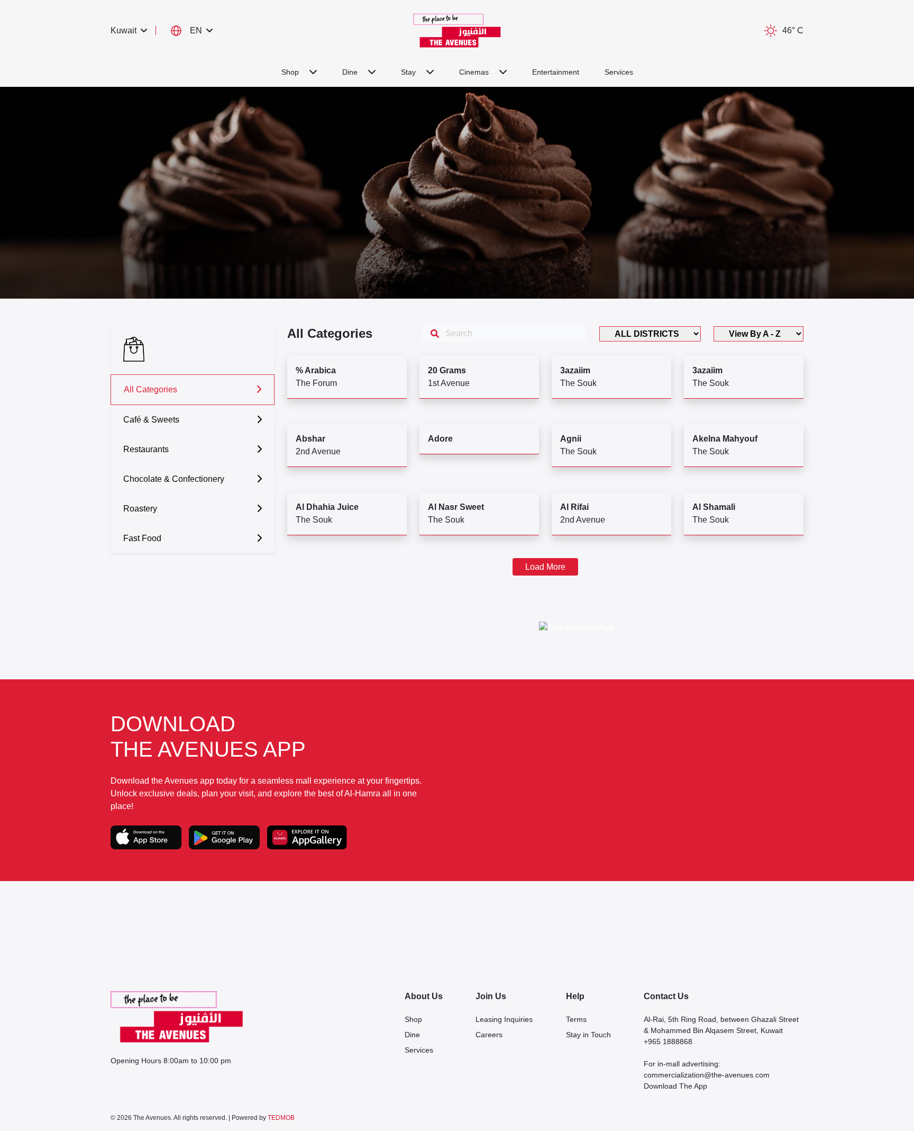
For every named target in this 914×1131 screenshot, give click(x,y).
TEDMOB (281, 1117)
